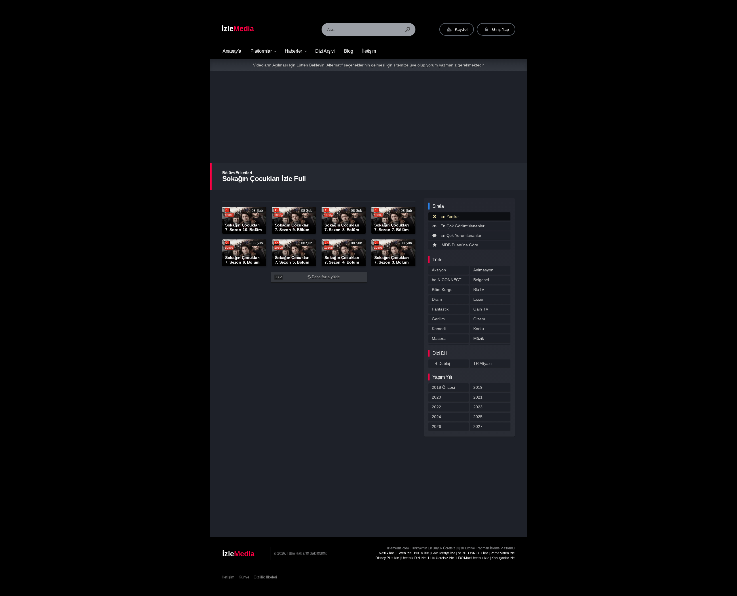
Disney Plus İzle (387, 558)
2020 (436, 397)
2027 (478, 426)
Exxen (479, 299)
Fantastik (440, 309)
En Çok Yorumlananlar (460, 235)
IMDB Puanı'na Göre (459, 245)
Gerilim (438, 319)
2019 (478, 387)
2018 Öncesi (443, 387)
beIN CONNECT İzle (473, 553)
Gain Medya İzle (443, 553)
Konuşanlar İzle (503, 558)
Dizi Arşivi (325, 51)
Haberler (293, 51)
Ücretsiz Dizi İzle (413, 558)
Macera (439, 338)
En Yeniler (449, 216)
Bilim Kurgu (442, 289)
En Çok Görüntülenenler (462, 226)
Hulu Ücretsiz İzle (441, 558)
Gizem (479, 319)
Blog (348, 51)
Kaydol (461, 29)
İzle (238, 28)
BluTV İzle (421, 553)
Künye (244, 577)
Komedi (439, 328)
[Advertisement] (368, 117)
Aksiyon (439, 270)
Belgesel (481, 279)
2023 (478, 407)
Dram (437, 299)
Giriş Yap (500, 29)
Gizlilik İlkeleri (265, 577)
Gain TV (480, 309)
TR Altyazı (482, 363)
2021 (478, 397)
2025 (478, 416)
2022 (436, 407)
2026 (436, 426)
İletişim (369, 51)
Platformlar (261, 51)
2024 (436, 416)
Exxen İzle (404, 553)
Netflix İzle (386, 553)
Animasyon (483, 270)
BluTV (478, 289)
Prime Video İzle (503, 553)
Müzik (478, 338)
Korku (478, 328)
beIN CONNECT (446, 279)
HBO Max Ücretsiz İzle (472, 558)
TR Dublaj (441, 363)
